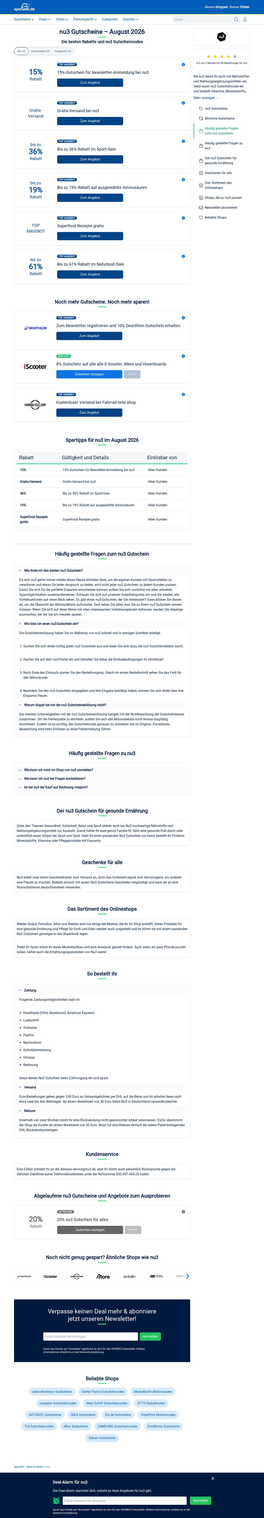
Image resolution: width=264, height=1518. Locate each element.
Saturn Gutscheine (102, 1438)
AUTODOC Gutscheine (45, 1415)
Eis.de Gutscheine (118, 1415)
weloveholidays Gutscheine (52, 1392)
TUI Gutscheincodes (39, 1426)
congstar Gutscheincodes (57, 1403)
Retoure (29, 1111)
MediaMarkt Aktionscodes (153, 1392)
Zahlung (30, 990)
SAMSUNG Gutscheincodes (118, 1426)
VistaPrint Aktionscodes (158, 1415)
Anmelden (150, 1336)
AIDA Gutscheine (83, 1415)
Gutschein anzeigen (89, 374)
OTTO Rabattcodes (151, 1403)
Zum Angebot (90, 83)
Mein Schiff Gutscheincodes (106, 1403)
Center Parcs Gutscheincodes (103, 1392)
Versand (30, 1087)
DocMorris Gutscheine (163, 1426)
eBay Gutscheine (76, 1426)
